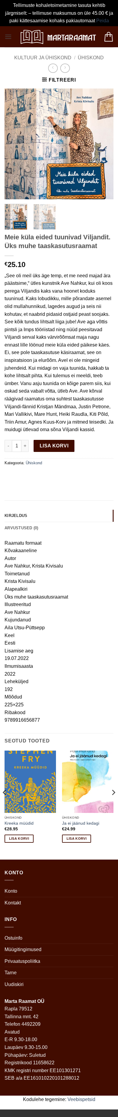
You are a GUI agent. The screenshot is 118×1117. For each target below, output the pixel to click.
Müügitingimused (23, 949)
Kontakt (13, 902)
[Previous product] (65, 68)
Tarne (11, 972)
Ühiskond (91, 57)
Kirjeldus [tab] (16, 515)
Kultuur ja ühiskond (42, 57)
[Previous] (14, 144)
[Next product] (52, 68)
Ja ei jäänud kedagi (80, 823)
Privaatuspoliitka (22, 961)
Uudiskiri (14, 984)
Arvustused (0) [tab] (21, 528)
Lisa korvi (54, 445)
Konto (11, 891)
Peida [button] (102, 20)
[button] (8, 36)
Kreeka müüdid (19, 823)
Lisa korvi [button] (19, 838)
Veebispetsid (81, 1099)
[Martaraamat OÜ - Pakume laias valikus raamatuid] (57, 36)
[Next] (103, 144)
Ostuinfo (13, 938)
